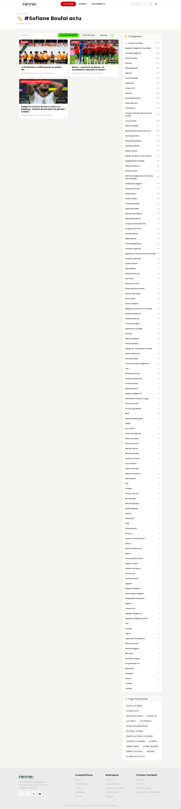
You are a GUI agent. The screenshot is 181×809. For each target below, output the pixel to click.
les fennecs (145, 721)
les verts (131, 721)
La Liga (78, 788)
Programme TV (98, 4)
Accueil (20, 13)
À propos (140, 780)
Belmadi (151, 751)
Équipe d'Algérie (113, 784)
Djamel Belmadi (150, 746)
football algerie (134, 731)
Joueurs (83, 4)
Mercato (109, 780)
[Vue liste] (117, 35)
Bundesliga (80, 792)
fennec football (134, 751)
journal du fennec (135, 741)
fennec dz (152, 716)
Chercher (103, 35)
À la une (70, 4)
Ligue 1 (78, 780)
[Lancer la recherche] (151, 4)
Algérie (153, 741)
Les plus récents (68, 35)
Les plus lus (88, 35)
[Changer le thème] (156, 4)
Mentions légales (143, 788)
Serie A (78, 796)
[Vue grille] (112, 35)
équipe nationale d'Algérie (139, 736)
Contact (140, 784)
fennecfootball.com (110, 805)
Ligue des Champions (115, 788)
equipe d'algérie (134, 706)
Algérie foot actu (135, 756)
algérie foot (132, 711)
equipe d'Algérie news (137, 726)
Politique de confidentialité (148, 792)
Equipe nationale (134, 716)
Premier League (82, 784)
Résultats (110, 796)
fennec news (132, 746)
